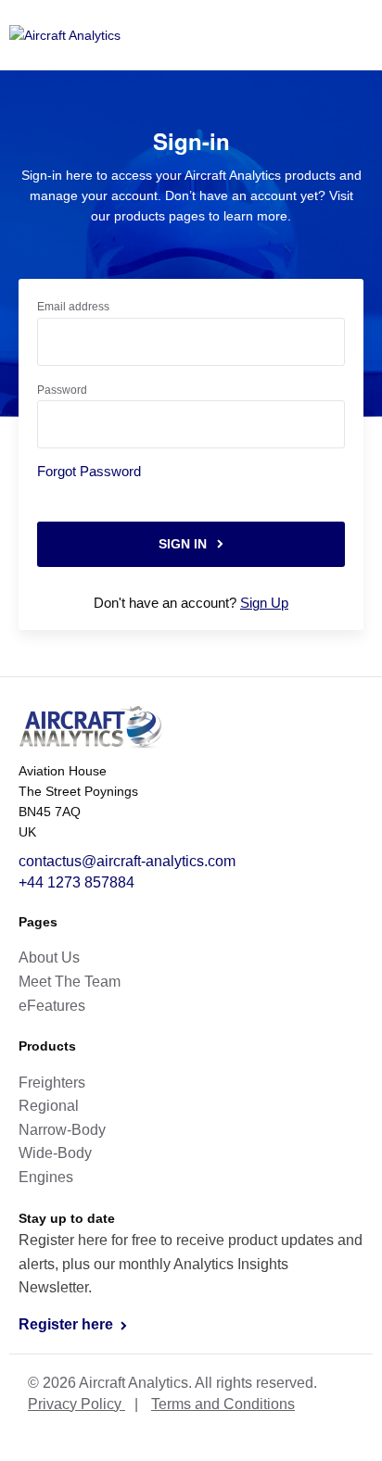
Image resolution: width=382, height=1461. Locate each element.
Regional (49, 1106)
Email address (73, 306)
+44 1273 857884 (76, 882)
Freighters (52, 1082)
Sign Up (264, 603)
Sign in (184, 543)
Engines (46, 1177)
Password (62, 390)
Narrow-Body (62, 1130)
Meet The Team (70, 981)
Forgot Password (89, 471)
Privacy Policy (76, 1404)
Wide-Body (55, 1153)
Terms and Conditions (223, 1404)
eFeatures (52, 1006)
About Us (49, 957)
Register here (68, 1324)
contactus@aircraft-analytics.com (127, 861)
